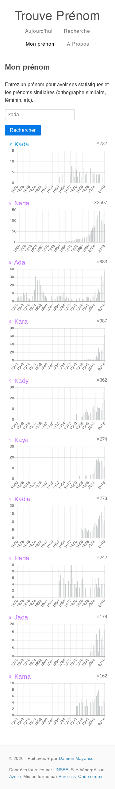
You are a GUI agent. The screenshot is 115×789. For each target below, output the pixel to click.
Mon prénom (41, 43)
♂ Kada (18, 144)
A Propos (78, 43)
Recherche (77, 30)
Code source (91, 776)
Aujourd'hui (39, 30)
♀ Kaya (18, 439)
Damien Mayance (76, 758)
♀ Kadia (19, 499)
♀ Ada (16, 262)
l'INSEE (60, 769)
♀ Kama (19, 676)
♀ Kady (18, 380)
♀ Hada (18, 558)
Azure (15, 776)
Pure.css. (68, 776)
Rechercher (23, 130)
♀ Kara (18, 321)
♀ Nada (18, 203)
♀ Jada (18, 617)
